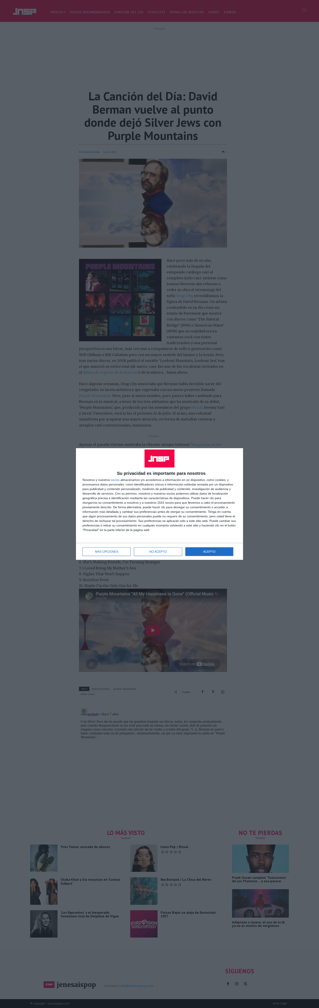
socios (115, 479)
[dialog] (159, 504)
